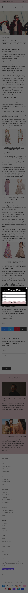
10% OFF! (14, 302)
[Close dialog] (26, 288)
